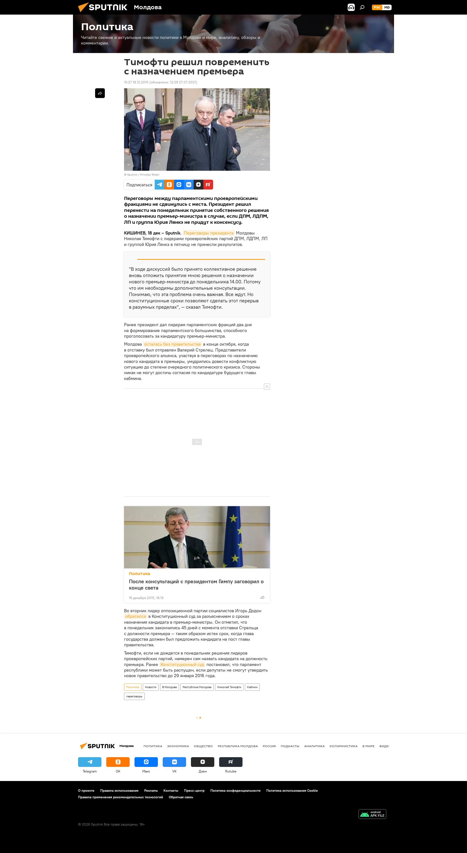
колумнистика (344, 746)
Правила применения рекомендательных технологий (120, 797)
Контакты (170, 790)
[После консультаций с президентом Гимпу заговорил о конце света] (197, 537)
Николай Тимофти (229, 687)
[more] (262, 597)
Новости (150, 687)
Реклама (151, 790)
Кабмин (252, 687)
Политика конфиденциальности (235, 790)
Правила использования (119, 790)
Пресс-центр (194, 790)
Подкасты (290, 746)
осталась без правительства (172, 344)
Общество (203, 746)
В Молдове (169, 687)
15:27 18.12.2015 (136, 82)
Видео (385, 746)
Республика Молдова (197, 687)
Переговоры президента (209, 233)
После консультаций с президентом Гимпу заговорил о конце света (196, 584)
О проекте (86, 790)
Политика (139, 574)
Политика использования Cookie (292, 790)
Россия (269, 746)
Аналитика (314, 746)
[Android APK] (372, 814)
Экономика (178, 746)
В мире (368, 746)
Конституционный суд (182, 664)
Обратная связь (181, 797)
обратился (135, 616)
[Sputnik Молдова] (104, 13)
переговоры (134, 696)
